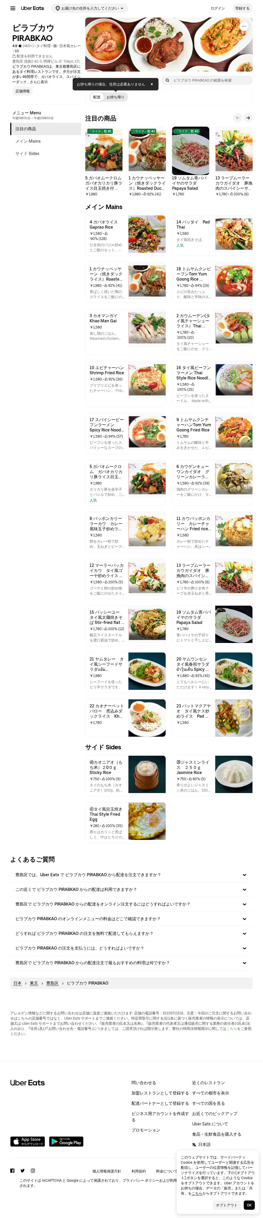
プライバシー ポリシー (141, 1180)
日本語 (204, 1144)
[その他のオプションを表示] (244, 26)
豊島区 (52, 983)
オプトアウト (227, 1205)
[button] (131, 875)
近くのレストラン (208, 1082)
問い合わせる (144, 1082)
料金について (167, 1171)
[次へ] (248, 118)
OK (249, 1205)
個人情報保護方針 (106, 1171)
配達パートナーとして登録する (160, 1103)
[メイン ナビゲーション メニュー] (13, 8)
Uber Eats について (210, 1123)
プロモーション (146, 1130)
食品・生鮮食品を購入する (216, 1134)
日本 (17, 983)
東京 (34, 983)
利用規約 (139, 1171)
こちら (231, 1028)
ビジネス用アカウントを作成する (160, 1116)
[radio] (97, 97)
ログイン (218, 8)
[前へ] (237, 118)
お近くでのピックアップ (214, 1113)
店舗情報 (22, 91)
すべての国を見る (208, 1103)
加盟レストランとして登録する (160, 1093)
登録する (242, 8)
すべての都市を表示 (210, 1093)
